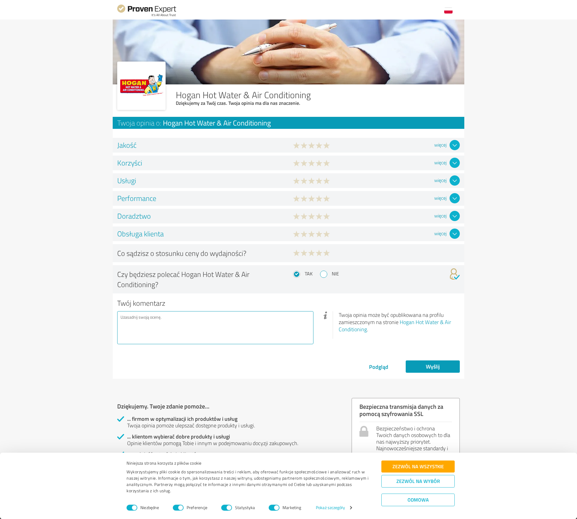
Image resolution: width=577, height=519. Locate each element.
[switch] (178, 508)
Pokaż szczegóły (330, 508)
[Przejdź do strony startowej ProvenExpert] (146, 15)
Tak (309, 273)
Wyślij (433, 366)
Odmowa (418, 499)
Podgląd (378, 366)
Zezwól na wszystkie (418, 466)
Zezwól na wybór (418, 481)
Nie (335, 273)
